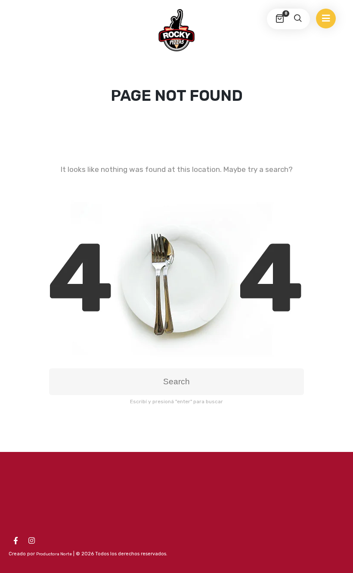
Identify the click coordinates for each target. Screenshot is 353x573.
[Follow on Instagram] (31, 541)
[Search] (297, 19)
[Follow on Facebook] (15, 541)
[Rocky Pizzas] (176, 30)
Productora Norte (54, 554)
